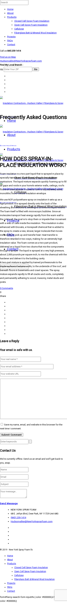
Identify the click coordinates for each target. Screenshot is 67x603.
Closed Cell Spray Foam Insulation (31, 21)
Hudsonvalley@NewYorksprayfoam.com (21, 61)
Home (10, 9)
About (10, 13)
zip (1, 69)
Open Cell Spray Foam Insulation (31, 25)
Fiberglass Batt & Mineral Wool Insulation (35, 32)
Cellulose (19, 28)
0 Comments (6, 288)
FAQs (10, 40)
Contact (11, 44)
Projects (11, 36)
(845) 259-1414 (18, 517)
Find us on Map (8, 57)
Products (11, 17)
